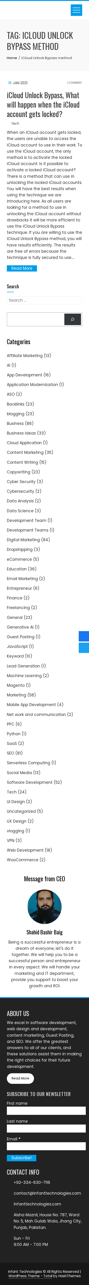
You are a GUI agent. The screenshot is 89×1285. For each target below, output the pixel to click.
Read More (21, 268)
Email (14, 1139)
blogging (15, 414)
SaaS (12, 743)
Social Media (19, 773)
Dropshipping (20, 549)
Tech (15, 123)
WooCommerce (22, 860)
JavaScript (17, 646)
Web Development (25, 850)
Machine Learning (24, 675)
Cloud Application (24, 443)
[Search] (72, 319)
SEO (10, 753)
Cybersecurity (20, 491)
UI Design (16, 801)
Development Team (26, 520)
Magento (16, 685)
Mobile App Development (31, 704)
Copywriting (18, 472)
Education (17, 569)
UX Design (16, 821)
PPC (10, 724)
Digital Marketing (23, 540)
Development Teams (27, 530)
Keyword (15, 656)
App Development (24, 375)
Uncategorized (21, 811)
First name (17, 1103)
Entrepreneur (19, 588)
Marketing (16, 695)
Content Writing (22, 462)
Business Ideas (21, 433)
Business (15, 423)
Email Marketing (22, 578)
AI (8, 365)
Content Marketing (25, 452)
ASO (11, 394)
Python (14, 734)
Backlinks (15, 404)
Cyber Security (21, 481)
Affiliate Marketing (25, 355)
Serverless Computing (28, 763)
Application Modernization (32, 384)
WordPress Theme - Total (30, 1276)
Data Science (20, 511)
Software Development (29, 782)
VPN (10, 840)
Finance (14, 598)
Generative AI (20, 627)
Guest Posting (20, 637)
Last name (17, 1121)
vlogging (15, 831)
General (15, 617)
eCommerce (19, 559)
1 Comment (74, 83)
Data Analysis (20, 501)
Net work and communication (36, 714)
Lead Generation (23, 666)
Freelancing (18, 607)
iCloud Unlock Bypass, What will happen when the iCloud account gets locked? (43, 104)
